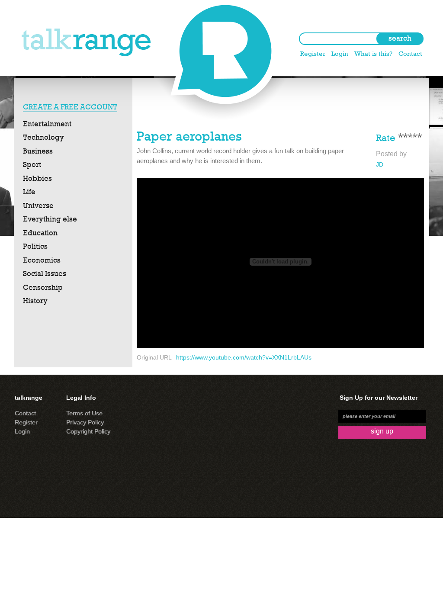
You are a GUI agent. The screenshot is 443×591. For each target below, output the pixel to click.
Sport (32, 164)
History (35, 300)
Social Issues (44, 273)
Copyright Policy (88, 431)
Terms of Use (84, 413)
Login (339, 53)
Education (40, 232)
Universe (38, 205)
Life (29, 191)
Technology (43, 137)
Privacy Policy (85, 422)
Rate (385, 136)
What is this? (373, 53)
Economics (42, 260)
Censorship (43, 287)
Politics (35, 246)
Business (38, 151)
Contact (410, 53)
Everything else (50, 219)
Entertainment (47, 123)
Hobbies (37, 178)
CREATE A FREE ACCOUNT (70, 107)
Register (312, 53)
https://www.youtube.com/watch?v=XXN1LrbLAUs (243, 357)
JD (379, 164)
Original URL (154, 357)
